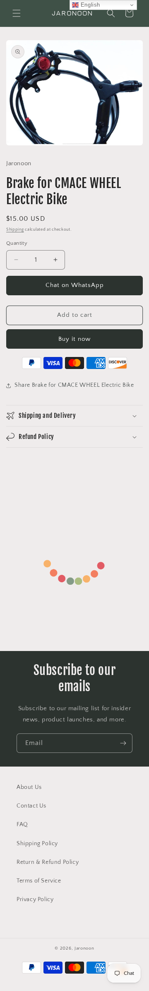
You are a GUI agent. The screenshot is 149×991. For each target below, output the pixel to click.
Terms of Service (39, 881)
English (89, 5)
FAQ (22, 824)
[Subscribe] (123, 743)
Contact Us (31, 806)
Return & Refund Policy (48, 862)
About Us (29, 787)
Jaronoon (84, 948)
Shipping (15, 229)
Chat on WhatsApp (75, 285)
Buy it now (74, 338)
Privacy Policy (35, 899)
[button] (16, 13)
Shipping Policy (37, 843)
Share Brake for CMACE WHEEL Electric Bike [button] (74, 385)
